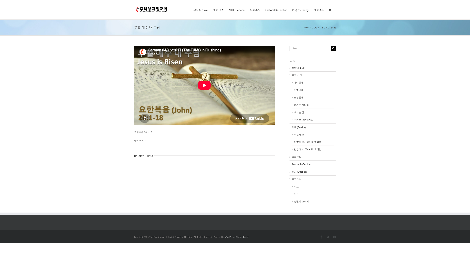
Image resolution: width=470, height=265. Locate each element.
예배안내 (298, 82)
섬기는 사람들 (301, 104)
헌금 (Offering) (299, 171)
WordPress (229, 237)
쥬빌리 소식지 (301, 201)
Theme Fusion (242, 237)
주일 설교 (299, 134)
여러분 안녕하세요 (304, 119)
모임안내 (298, 97)
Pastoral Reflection (301, 164)
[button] (330, 10)
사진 (296, 193)
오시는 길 (299, 112)
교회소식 (296, 179)
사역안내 (298, 89)
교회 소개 (297, 75)
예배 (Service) (299, 127)
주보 (296, 186)
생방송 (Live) (298, 67)
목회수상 (296, 156)
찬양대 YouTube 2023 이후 (307, 142)
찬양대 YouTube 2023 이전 (307, 149)
